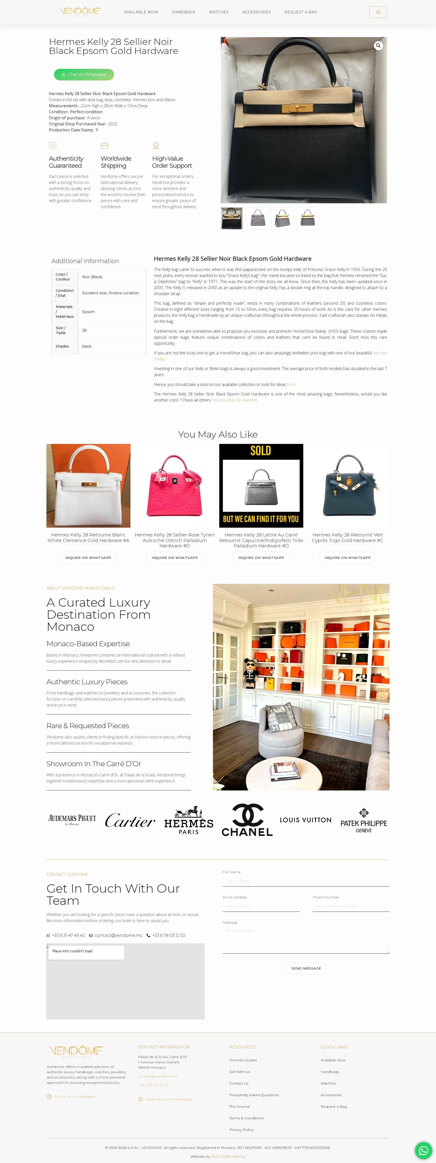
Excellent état (94, 293)
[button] (378, 45)
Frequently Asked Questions (254, 1095)
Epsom (88, 311)
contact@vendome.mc (158, 1076)
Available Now (141, 12)
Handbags (183, 12)
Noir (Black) (92, 277)
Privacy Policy (241, 1129)
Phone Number (326, 897)
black (86, 346)
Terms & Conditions (246, 1118)
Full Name (231, 872)
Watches (219, 12)
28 (84, 330)
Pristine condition (123, 293)
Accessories (256, 12)
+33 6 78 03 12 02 (153, 1085)
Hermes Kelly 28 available (234, 400)
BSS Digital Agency (228, 1156)
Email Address (235, 897)
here (291, 384)
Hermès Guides (243, 1060)
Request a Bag (300, 12)
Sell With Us (239, 1071)
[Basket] (378, 12)
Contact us (238, 1083)
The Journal (239, 1106)
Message (230, 923)
